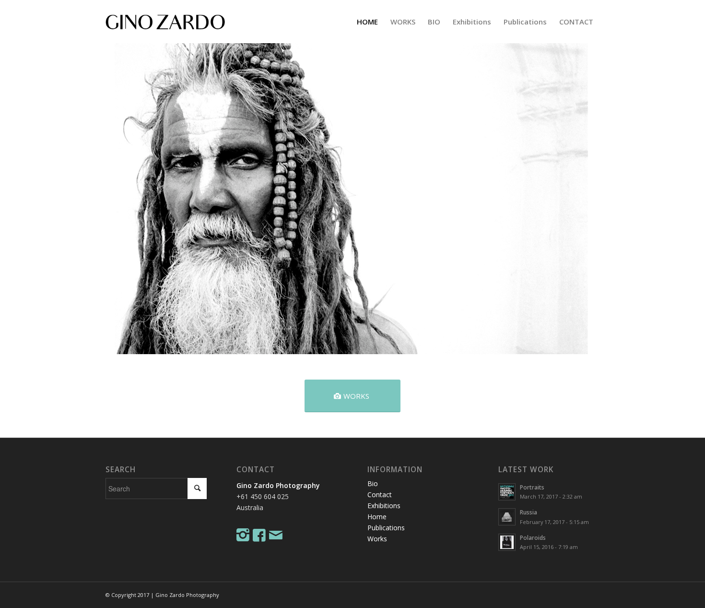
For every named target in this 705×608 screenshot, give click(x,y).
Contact (379, 494)
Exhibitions (383, 505)
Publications (386, 527)
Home (377, 516)
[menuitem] (367, 21)
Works (377, 538)
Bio (372, 483)
